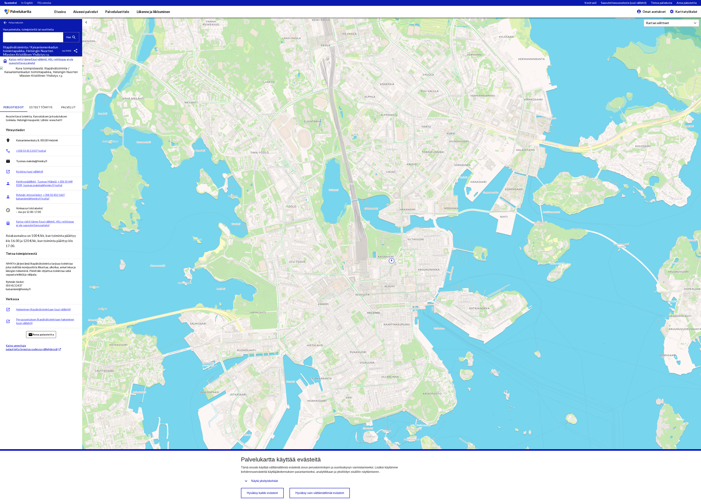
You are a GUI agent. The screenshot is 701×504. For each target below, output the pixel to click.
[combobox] (33, 37)
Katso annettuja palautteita (32, 347)
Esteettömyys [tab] (41, 107)
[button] (671, 23)
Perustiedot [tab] (13, 107)
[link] (10, 3)
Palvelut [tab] (68, 107)
